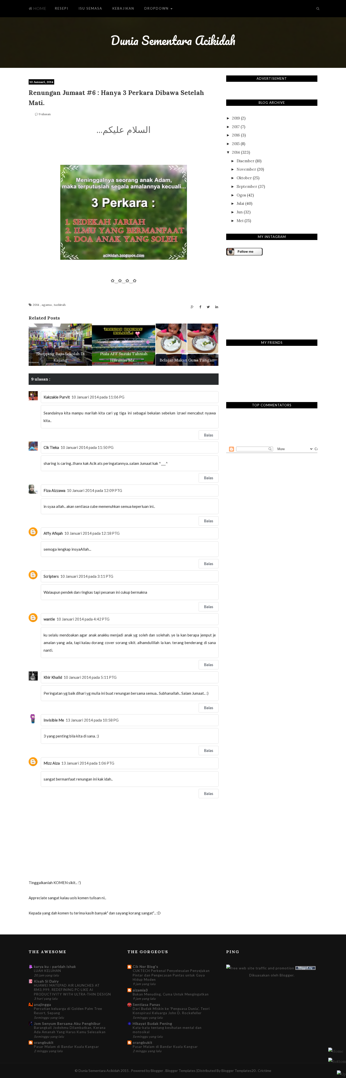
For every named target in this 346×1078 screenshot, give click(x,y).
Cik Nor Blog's (145, 966)
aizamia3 (140, 990)
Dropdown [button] (157, 8)
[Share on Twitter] (208, 307)
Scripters (51, 576)
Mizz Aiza (52, 763)
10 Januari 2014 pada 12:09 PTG (94, 490)
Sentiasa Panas (146, 1004)
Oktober (244, 177)
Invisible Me (54, 720)
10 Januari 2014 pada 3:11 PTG (86, 576)
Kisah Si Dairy (46, 981)
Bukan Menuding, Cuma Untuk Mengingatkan (171, 994)
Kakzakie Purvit (57, 397)
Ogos (241, 195)
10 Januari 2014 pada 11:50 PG (87, 447)
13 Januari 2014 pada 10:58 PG (92, 720)
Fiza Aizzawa (54, 490)
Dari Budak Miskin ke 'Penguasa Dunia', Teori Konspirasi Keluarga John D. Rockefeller (171, 1011)
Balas (208, 435)
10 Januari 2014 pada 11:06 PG (97, 397)
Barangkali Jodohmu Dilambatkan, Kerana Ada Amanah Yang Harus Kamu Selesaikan (70, 1030)
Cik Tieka (51, 447)
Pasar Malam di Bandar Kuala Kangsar (66, 1047)
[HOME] (335, 1051)
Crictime (264, 1070)
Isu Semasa (90, 8)
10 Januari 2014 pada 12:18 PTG (92, 533)
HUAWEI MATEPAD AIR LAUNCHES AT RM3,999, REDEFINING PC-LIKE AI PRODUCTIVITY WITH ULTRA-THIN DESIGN (72, 989)
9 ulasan (45, 114)
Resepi (61, 8)
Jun (240, 212)
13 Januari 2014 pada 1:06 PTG (87, 763)
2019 (236, 118)
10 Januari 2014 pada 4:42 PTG (82, 619)
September (247, 186)
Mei (240, 220)
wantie (49, 619)
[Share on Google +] (192, 307)
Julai (240, 203)
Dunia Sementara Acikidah (173, 40)
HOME (39, 8)
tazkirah (60, 305)
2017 (236, 126)
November (246, 169)
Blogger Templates (180, 1070)
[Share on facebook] (200, 307)
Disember (245, 160)
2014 (36, 305)
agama (47, 305)
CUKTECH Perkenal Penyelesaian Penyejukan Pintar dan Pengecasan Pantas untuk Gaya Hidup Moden (171, 975)
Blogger (287, 975)
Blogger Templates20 (238, 1070)
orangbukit (44, 1042)
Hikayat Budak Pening (152, 1023)
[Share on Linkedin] (216, 307)
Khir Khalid (53, 677)
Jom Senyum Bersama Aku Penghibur (67, 1023)
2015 (236, 143)
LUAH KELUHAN (47, 971)
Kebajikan (123, 8)
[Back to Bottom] (341, 1073)
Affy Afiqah (53, 533)
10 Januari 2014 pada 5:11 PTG (90, 677)
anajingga (42, 1004)
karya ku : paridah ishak (55, 966)
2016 (236, 135)
